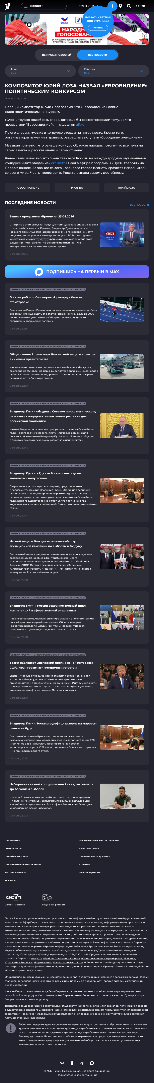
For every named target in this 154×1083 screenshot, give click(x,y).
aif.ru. (80, 124)
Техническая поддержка (94, 856)
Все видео (11, 880)
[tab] (56, 55)
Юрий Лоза (126, 187)
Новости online (27, 187)
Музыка (77, 187)
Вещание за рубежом (53, 904)
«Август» (36, 958)
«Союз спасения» (92, 958)
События (84, 864)
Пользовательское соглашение (99, 840)
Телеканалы (37, 1017)
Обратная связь (89, 848)
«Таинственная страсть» (68, 962)
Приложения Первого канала (23, 864)
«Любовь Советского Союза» (61, 958)
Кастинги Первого (16, 872)
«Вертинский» (43, 962)
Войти (140, 6)
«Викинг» (129, 958)
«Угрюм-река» (113, 958)
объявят (58, 163)
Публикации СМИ (89, 872)
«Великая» (25, 962)
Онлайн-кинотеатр (16, 856)
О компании (12, 840)
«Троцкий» (11, 962)
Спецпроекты (13, 848)
